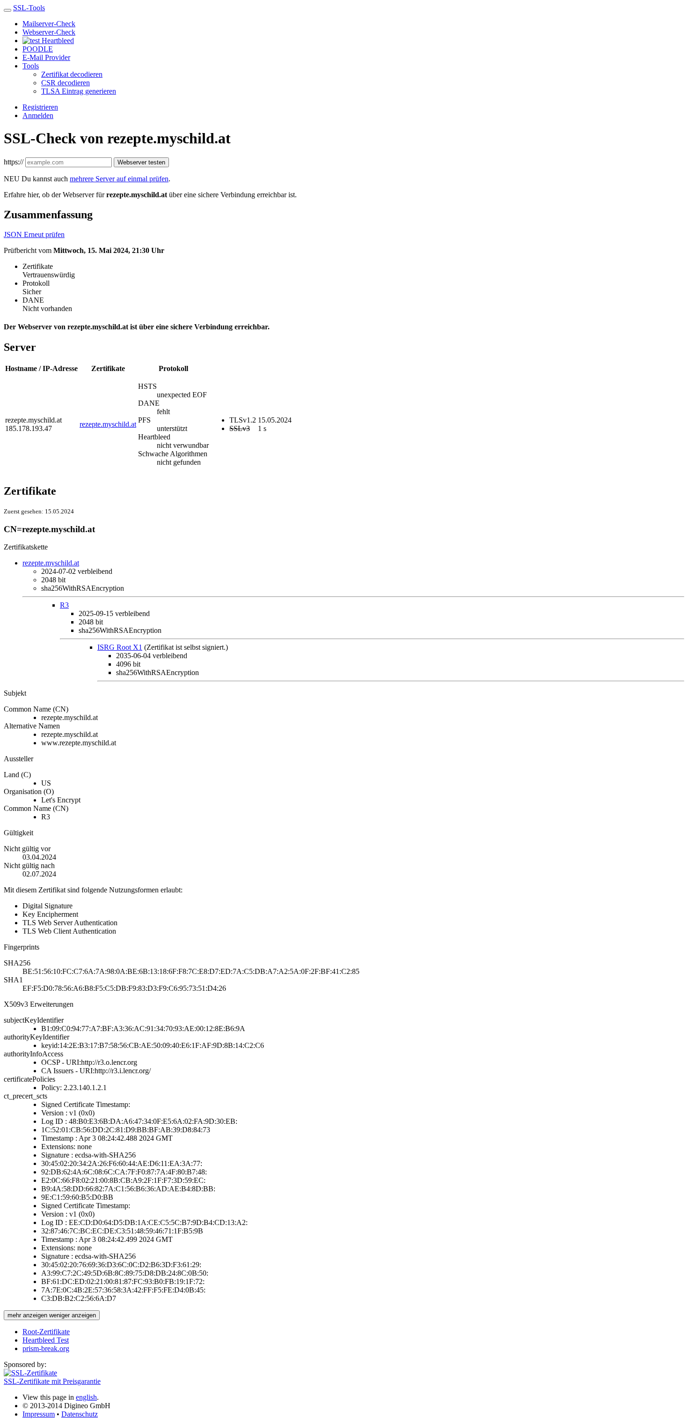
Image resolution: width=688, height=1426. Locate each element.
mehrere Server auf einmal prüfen (119, 179)
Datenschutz (79, 1414)
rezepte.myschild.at (108, 424)
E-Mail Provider (46, 57)
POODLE (37, 49)
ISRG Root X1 (119, 647)
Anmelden (37, 115)
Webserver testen (141, 162)
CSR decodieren (65, 83)
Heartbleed (57, 41)
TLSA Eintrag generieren (78, 91)
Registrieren (40, 107)
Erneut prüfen (44, 234)
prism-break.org (45, 1348)
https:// (13, 162)
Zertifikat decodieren (71, 74)
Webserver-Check (48, 32)
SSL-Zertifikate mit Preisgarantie (52, 1381)
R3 (64, 605)
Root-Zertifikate (46, 1332)
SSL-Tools (29, 8)
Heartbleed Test (45, 1340)
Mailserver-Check (48, 24)
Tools (30, 66)
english (86, 1397)
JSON (14, 234)
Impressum (38, 1414)
